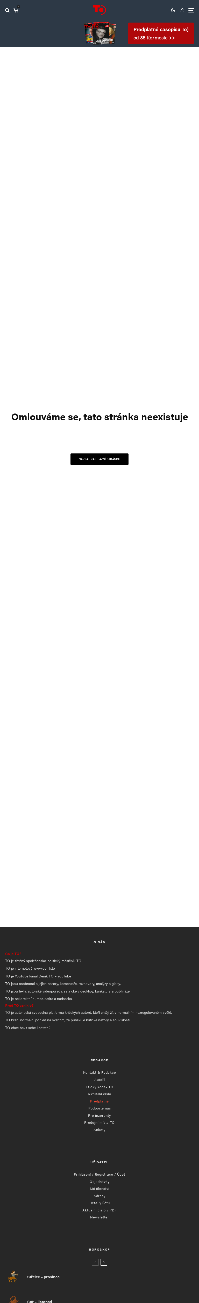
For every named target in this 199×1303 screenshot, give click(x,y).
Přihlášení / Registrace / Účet (99, 1174)
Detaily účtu (99, 1202)
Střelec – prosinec (43, 1276)
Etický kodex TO (99, 1086)
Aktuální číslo (99, 1093)
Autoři (99, 1079)
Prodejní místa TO (99, 1122)
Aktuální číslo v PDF (99, 1210)
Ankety (99, 1129)
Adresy (99, 1195)
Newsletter (99, 1217)
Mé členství (99, 1188)
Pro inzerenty (99, 1115)
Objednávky (100, 1181)
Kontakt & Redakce (99, 1072)
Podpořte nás (99, 1108)
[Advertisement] (99, 878)
